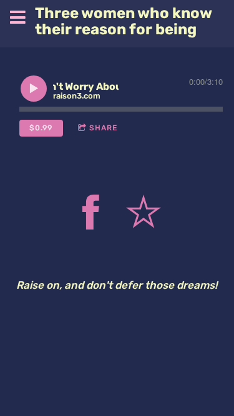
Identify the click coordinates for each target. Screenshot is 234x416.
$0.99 (40, 127)
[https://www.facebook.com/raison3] (91, 215)
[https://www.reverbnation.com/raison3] (143, 215)
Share (103, 127)
